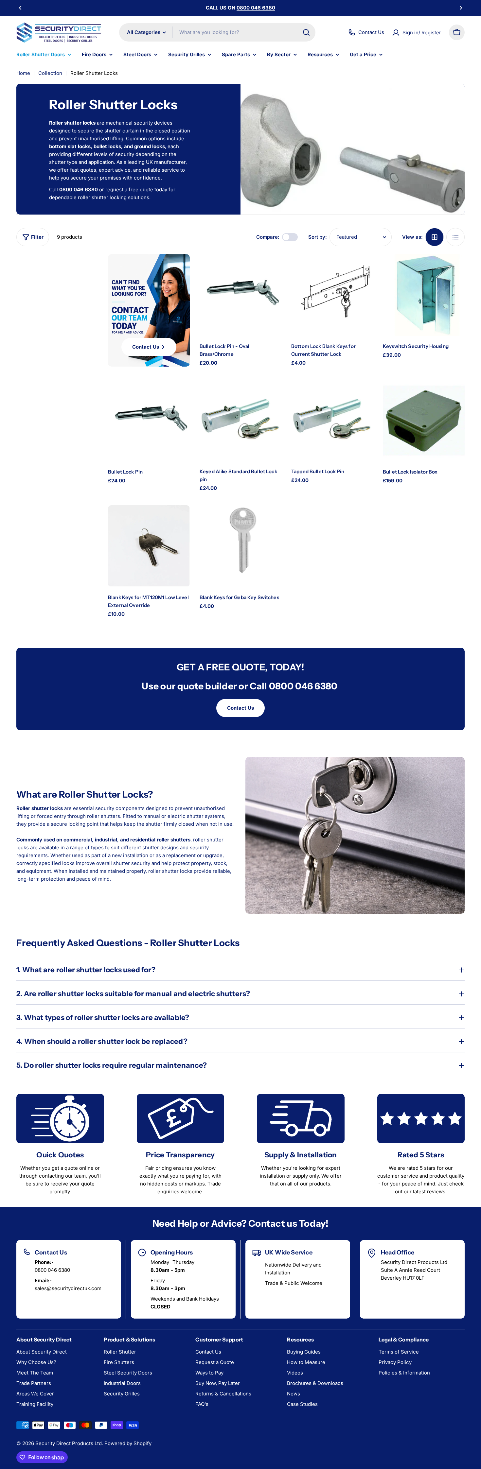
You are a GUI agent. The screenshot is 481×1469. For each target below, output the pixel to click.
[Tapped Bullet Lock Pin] (332, 420)
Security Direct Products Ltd (68, 1443)
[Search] (306, 32)
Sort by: (317, 237)
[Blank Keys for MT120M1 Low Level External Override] (149, 546)
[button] (20, 8)
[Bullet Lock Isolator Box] (424, 420)
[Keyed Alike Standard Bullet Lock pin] (240, 420)
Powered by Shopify (127, 1443)
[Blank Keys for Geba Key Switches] (240, 546)
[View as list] (455, 237)
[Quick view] (270, 270)
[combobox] (217, 32)
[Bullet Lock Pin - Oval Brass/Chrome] (240, 295)
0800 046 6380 (52, 1270)
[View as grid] (434, 237)
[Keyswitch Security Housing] (424, 295)
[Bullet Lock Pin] (149, 420)
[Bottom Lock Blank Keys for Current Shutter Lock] (332, 295)
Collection (50, 73)
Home (23, 73)
